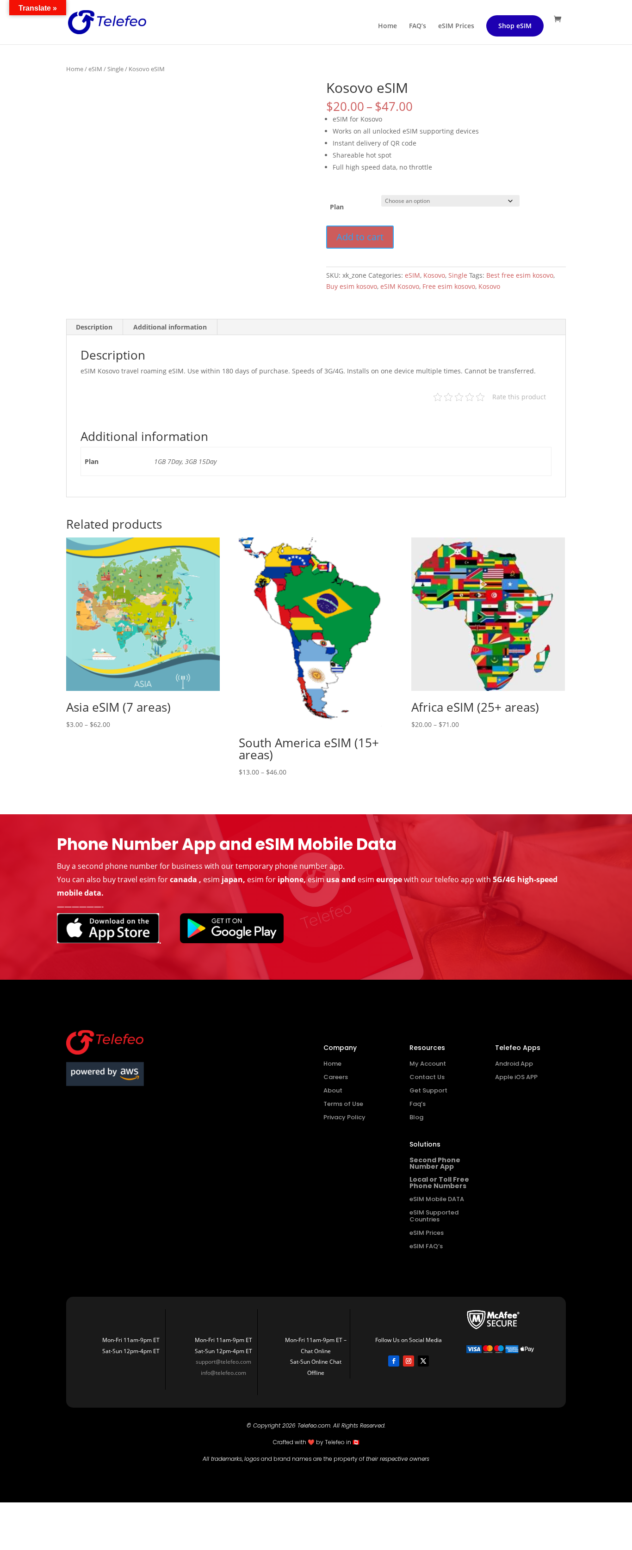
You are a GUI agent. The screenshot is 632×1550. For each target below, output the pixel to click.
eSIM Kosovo (399, 286)
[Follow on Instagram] (408, 1361)
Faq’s (417, 1103)
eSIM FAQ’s (426, 1246)
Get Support (428, 1090)
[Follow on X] (423, 1361)
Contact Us (427, 1077)
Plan (337, 206)
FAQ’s (417, 26)
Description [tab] (94, 327)
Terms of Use (343, 1103)
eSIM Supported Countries (434, 1216)
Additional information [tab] (170, 327)
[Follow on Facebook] (393, 1361)
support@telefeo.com (223, 1362)
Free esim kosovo (448, 286)
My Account (427, 1063)
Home (387, 26)
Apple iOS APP (516, 1077)
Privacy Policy (344, 1117)
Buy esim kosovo (351, 286)
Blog (416, 1117)
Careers (335, 1077)
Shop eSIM (515, 25)
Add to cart (360, 237)
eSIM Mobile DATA (436, 1199)
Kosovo (434, 275)
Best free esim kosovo (519, 275)
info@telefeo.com (223, 1373)
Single (115, 69)
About (332, 1090)
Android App (514, 1063)
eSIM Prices (456, 26)
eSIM (95, 69)
